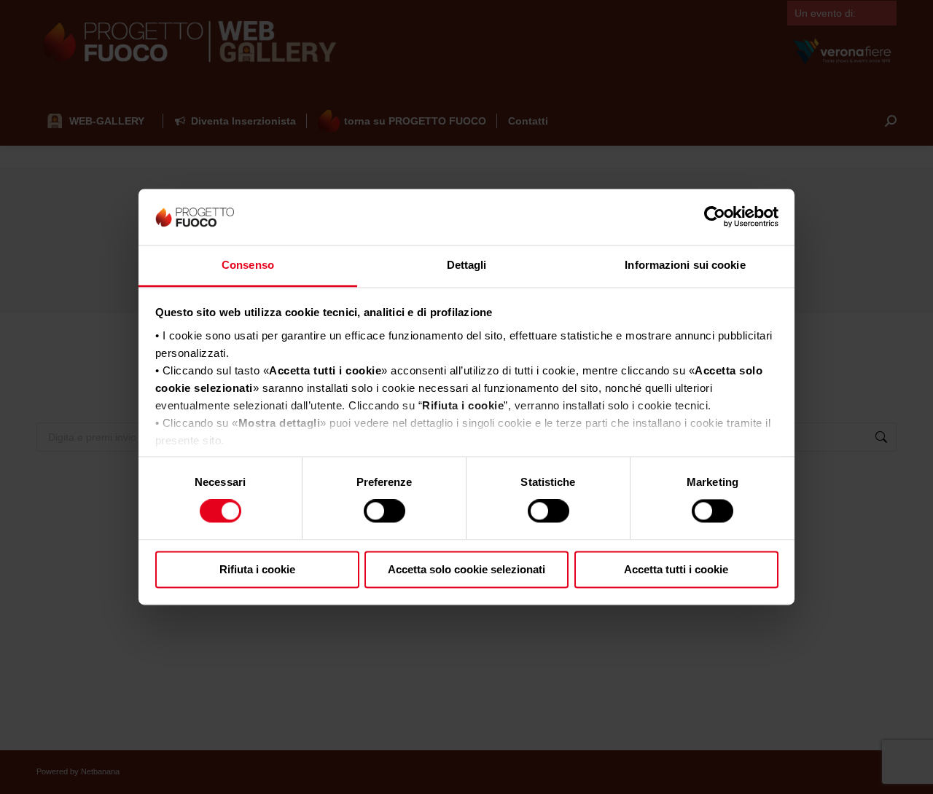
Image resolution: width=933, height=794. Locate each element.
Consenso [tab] (248, 265)
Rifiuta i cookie (257, 569)
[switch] (384, 511)
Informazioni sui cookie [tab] (685, 265)
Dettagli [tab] (467, 265)
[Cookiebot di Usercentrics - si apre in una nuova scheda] (714, 217)
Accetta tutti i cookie (676, 569)
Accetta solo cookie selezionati (466, 569)
